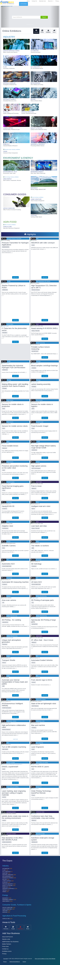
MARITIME (6, 873)
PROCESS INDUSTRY (9, 884)
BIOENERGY (34, 188)
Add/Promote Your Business (10, 941)
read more (15, 277)
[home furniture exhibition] (44, 197)
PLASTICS (6, 882)
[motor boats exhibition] (44, 209)
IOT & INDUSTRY (7, 871)
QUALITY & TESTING (8, 885)
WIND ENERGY (7, 179)
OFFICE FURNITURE (9, 208)
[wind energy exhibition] (16, 177)
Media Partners (6, 944)
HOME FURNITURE (36, 199)
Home (28, 1)
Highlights (48, 32)
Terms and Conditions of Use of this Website (45, 958)
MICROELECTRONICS (9, 877)
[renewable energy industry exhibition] (44, 165)
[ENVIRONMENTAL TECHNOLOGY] (16, 165)
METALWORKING (7, 876)
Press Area (5, 946)
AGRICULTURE (7, 226)
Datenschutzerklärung (15, 961)
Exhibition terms (6, 951)
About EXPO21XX (7, 937)
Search (44, 17)
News (54, 32)
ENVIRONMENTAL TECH (10, 171)
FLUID (5, 870)
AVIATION (6, 912)
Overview (36, 32)
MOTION (5, 879)
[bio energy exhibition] (44, 181)
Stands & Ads (6, 939)
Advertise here (42, 1)
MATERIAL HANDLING (9, 874)
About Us (50, 1)
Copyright (5, 958)
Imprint (24, 961)
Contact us (5, 949)
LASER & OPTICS (8, 880)
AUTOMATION (7, 868)
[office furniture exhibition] (16, 202)
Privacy (57, 1)
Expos (42, 32)
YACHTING (34, 215)
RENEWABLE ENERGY (37, 171)
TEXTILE (5, 890)
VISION (5, 891)
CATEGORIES (23, 3)
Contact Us (34, 1)
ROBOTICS (6, 887)
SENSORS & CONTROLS (9, 888)
